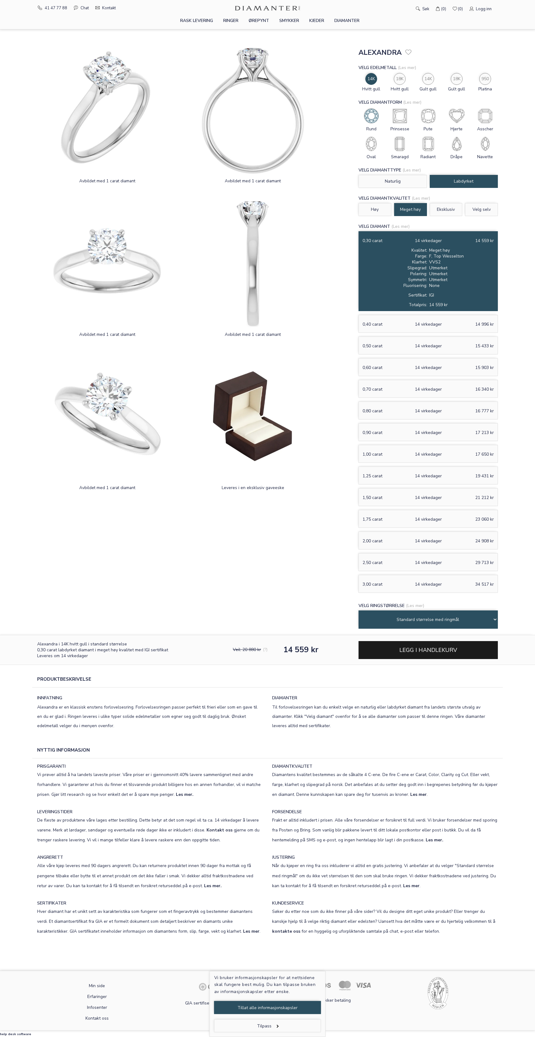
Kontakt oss (220, 830)
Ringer (230, 21)
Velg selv (481, 209)
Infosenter (97, 1007)
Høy (375, 209)
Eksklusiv (446, 209)
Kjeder (316, 21)
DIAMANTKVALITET (292, 766)
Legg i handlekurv (428, 650)
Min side (97, 986)
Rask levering (196, 21)
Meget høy (410, 209)
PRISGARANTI (51, 766)
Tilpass (264, 1026)
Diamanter (346, 21)
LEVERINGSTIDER (54, 812)
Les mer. (185, 794)
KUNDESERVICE (288, 903)
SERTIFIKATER (51, 903)
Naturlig (393, 181)
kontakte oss (286, 931)
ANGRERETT (50, 857)
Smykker (289, 21)
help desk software (15, 1034)
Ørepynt (259, 21)
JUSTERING (283, 857)
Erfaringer (97, 997)
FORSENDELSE (287, 812)
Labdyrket (463, 181)
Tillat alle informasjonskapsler (267, 1008)
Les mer (418, 794)
